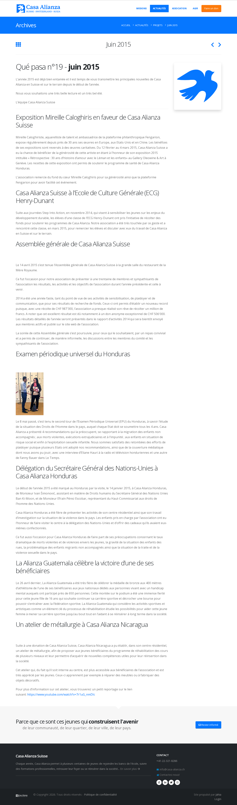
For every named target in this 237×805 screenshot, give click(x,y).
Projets (158, 25)
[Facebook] (159, 782)
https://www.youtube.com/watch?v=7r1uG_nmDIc (61, 694)
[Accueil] (22, 795)
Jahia (218, 794)
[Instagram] (177, 782)
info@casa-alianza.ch (172, 769)
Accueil (125, 25)
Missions (141, 8)
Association (179, 8)
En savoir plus (129, 769)
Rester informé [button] (209, 724)
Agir (195, 8)
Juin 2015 (172, 25)
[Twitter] (171, 782)
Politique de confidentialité (100, 794)
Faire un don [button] (211, 8)
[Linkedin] (165, 782)
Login (217, 799)
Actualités (159, 8)
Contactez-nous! (169, 774)
